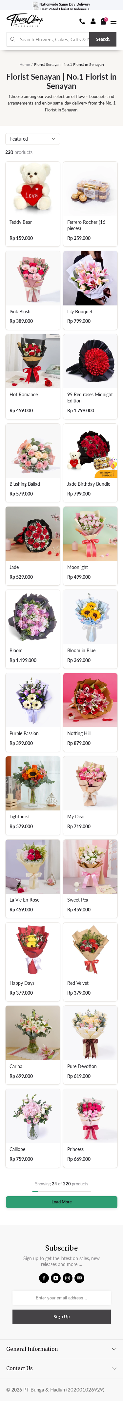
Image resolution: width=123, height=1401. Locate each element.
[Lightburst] (33, 783)
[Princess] (90, 1116)
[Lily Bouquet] (90, 278)
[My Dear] (90, 783)
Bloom (16, 650)
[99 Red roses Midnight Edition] (90, 361)
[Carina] (33, 1033)
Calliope (17, 1149)
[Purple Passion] (33, 700)
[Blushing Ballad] (33, 451)
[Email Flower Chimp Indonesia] (79, 1278)
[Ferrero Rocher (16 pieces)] (90, 189)
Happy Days (22, 983)
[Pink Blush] (33, 278)
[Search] (13, 39)
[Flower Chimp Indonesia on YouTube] (56, 1278)
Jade (14, 567)
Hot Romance (24, 394)
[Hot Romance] (33, 361)
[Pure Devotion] (90, 1033)
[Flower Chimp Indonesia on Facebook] (44, 1278)
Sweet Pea (77, 900)
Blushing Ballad (25, 484)
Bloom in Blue (81, 650)
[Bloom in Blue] (90, 617)
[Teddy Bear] (33, 189)
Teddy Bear (21, 222)
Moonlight (77, 567)
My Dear (76, 816)
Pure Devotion (82, 1066)
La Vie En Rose (24, 900)
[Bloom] (33, 617)
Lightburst (20, 816)
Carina (16, 1066)
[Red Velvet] (90, 950)
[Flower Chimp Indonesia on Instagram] (67, 1278)
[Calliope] (33, 1116)
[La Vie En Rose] (33, 867)
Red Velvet (78, 983)
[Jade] (33, 534)
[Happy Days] (33, 950)
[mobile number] (82, 21)
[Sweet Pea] (90, 867)
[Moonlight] (90, 534)
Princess (75, 1149)
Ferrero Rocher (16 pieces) (86, 225)
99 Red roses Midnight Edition (90, 397)
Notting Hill (79, 733)
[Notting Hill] (90, 700)
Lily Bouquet (79, 311)
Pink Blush (20, 311)
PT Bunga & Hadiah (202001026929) (63, 1389)
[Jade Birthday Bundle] (90, 451)
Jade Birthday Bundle (88, 484)
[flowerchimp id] (25, 21)
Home (24, 64)
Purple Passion (24, 733)
